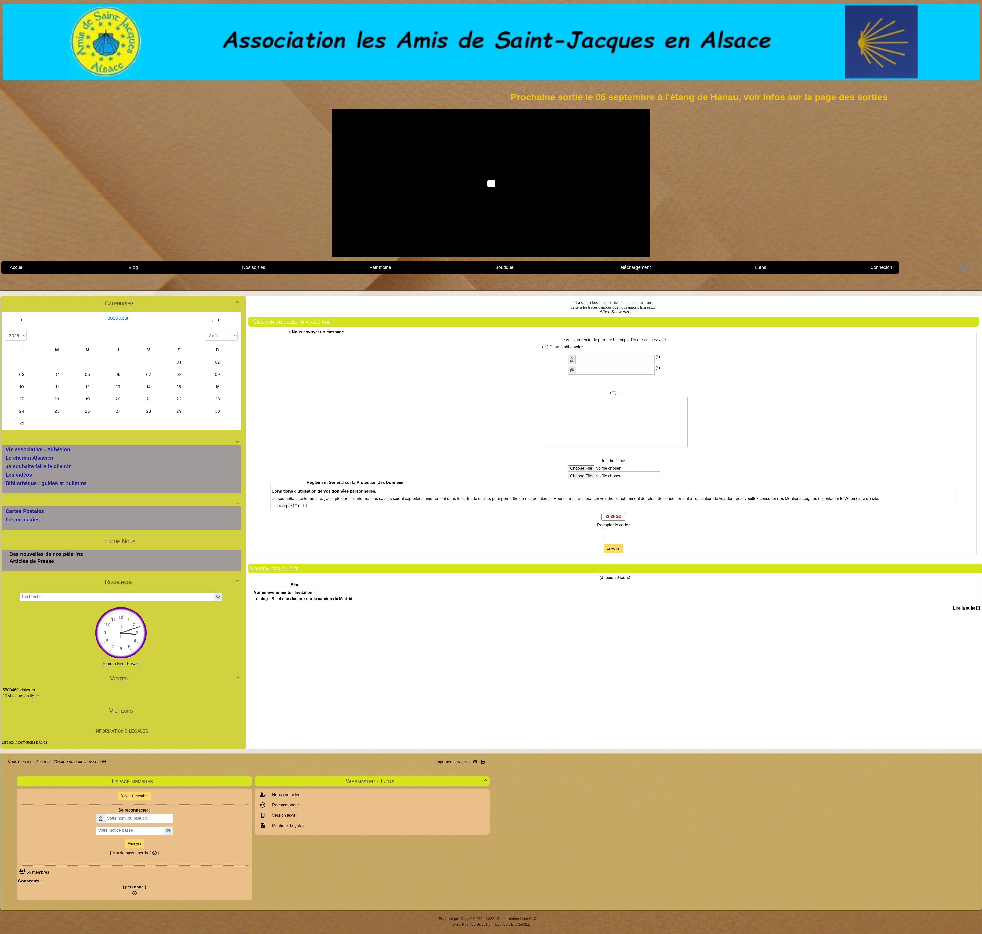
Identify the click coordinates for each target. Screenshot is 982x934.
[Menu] (971, 267)
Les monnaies (23, 519)
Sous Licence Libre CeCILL (519, 919)
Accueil (42, 762)
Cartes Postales (25, 511)
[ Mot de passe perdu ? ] (134, 853)
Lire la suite (964, 608)
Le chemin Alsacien (29, 458)
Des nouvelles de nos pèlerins (46, 554)
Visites (174, 678)
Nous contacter (285, 795)
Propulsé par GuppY (456, 919)
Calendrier (172, 303)
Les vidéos (19, 475)
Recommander (285, 805)
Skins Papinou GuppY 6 (472, 924)
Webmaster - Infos (416, 781)
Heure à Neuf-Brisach (121, 663)
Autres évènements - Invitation (283, 592)
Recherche (172, 581)
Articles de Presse (31, 561)
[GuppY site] (434, 919)
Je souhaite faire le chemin (39, 466)
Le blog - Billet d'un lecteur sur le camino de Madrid (302, 599)
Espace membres (180, 781)
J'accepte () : (288, 505)
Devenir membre (134, 796)
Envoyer (614, 548)
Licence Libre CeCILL (512, 924)
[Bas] (974, 394)
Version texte (283, 815)
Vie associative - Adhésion (38, 449)
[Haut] (974, 376)
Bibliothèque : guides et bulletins (46, 483)
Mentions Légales (287, 825)
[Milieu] (974, 385)
